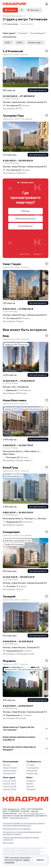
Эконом (30, 786)
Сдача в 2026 (9, 781)
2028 (19, 42)
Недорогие (31, 770)
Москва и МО (9, 773)
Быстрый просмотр (38, 90)
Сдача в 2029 (9, 789)
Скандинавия (11, 531)
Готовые (30, 765)
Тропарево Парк (13, 115)
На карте (12, 10)
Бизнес (29, 784)
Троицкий (9, 596)
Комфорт (31, 781)
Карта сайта (8, 843)
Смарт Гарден (12, 263)
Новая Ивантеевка (14, 400)
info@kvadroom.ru (36, 813)
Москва (6, 765)
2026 (8, 42)
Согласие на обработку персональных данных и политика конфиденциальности (24, 824)
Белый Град (10, 467)
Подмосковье (9, 770)
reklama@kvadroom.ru (19, 818)
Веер (6, 335)
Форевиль (9, 660)
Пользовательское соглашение (16, 829)
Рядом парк (32, 773)
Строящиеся (32, 768)
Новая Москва (10, 768)
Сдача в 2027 (9, 784)
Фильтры (35, 10)
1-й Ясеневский (13, 51)
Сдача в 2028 (9, 786)
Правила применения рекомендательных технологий (21, 838)
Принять (40, 860)
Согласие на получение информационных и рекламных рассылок (22, 833)
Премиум (30, 789)
